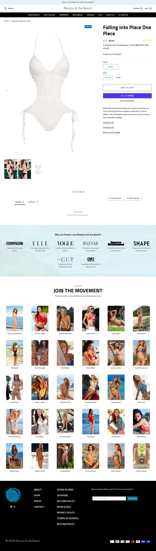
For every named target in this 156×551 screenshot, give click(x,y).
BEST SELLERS (49, 15)
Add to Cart (127, 87)
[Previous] (6, 90)
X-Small (108, 77)
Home (6, 21)
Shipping (62, 495)
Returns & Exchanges (111, 132)
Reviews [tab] (18, 202)
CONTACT (39, 507)
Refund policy (66, 524)
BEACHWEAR (77, 15)
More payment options (127, 101)
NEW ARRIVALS (34, 15)
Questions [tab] (31, 202)
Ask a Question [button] (116, 198)
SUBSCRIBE (132, 498)
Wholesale (64, 507)
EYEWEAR (90, 15)
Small (118, 77)
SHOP (37, 495)
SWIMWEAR (63, 15)
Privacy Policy (66, 512)
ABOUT (38, 489)
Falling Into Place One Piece (21, 21)
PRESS (37, 501)
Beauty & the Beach (113, 54)
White (110, 66)
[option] (48, 90)
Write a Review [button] (134, 198)
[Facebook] (11, 506)
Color (105, 62)
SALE (100, 15)
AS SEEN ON (123, 15)
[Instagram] (14, 506)
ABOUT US (110, 15)
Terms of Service (68, 518)
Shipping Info (108, 127)
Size (104, 72)
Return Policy (66, 501)
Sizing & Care (108, 122)
